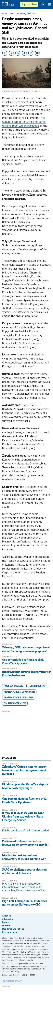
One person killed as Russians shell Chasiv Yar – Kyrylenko (23, 661)
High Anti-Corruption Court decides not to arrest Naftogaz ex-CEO (24, 902)
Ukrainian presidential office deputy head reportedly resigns (25, 786)
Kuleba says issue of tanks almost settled (25, 830)
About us (6, 915)
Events (5, 922)
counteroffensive (15, 703)
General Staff (38, 685)
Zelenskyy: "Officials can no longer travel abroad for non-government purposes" (26, 649)
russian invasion (14, 685)
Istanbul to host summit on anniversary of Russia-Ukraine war (26, 673)
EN (42, 4)
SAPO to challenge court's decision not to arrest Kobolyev (24, 871)
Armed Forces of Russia (18, 697)
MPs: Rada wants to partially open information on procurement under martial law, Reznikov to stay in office (23, 887)
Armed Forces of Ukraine (19, 691)
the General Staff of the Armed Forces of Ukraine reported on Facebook (24, 121)
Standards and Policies (13, 928)
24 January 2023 (24, 13)
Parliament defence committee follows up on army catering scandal (25, 843)
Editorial (6, 925)
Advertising (7, 919)
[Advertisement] (26, 733)
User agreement (10, 932)
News (12, 13)
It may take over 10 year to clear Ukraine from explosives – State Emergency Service (23, 816)
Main (4, 13)
